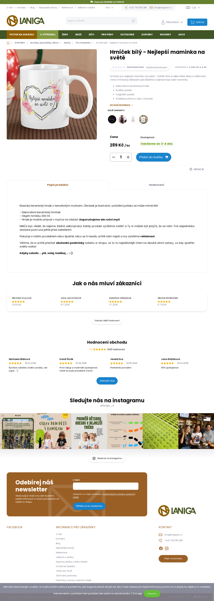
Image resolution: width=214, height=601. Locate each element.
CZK (194, 7)
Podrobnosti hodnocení (156, 67)
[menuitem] (23, 34)
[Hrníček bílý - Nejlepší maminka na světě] (143, 119)
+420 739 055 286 (174, 540)
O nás (10, 7)
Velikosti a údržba (86, 7)
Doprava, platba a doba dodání (71, 561)
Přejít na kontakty (173, 558)
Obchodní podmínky (66, 575)
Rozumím (152, 593)
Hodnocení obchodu (107, 342)
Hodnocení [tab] (156, 185)
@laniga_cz (107, 405)
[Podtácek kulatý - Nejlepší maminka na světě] (112, 119)
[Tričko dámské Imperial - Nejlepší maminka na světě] (122, 119)
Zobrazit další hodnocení (107, 320)
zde (140, 593)
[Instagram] (167, 548)
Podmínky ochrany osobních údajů (73, 580)
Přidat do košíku (151, 157)
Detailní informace (120, 105)
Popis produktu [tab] (57, 185)
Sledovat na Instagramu (109, 458)
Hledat (133, 20)
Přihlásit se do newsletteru (89, 506)
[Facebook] (161, 548)
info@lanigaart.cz (173, 534)
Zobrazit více (107, 380)
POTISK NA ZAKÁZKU (65, 566)
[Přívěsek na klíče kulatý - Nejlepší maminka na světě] (133, 119)
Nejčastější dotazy (48, 7)
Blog (32, 7)
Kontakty (21, 7)
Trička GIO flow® (64, 570)
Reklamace (67, 7)
